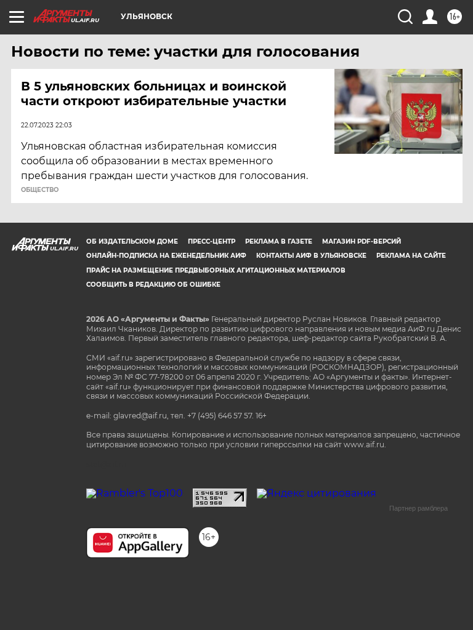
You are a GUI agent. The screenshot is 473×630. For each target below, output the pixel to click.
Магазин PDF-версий (361, 241)
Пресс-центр (211, 241)
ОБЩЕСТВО (40, 190)
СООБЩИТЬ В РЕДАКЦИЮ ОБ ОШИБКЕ (153, 285)
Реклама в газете (278, 241)
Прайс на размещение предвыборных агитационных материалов (216, 270)
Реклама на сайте (411, 256)
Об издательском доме (132, 241)
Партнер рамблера (418, 508)
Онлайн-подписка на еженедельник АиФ (166, 256)
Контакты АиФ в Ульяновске (311, 256)
